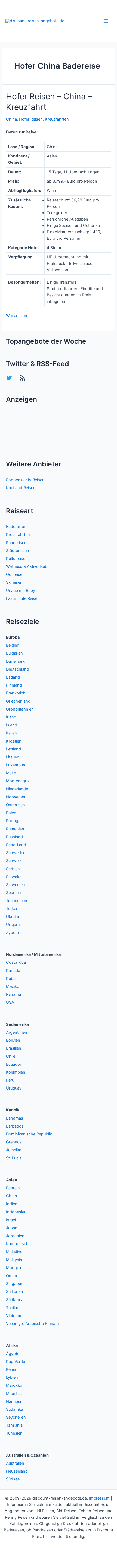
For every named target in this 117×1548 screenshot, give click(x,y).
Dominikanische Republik (29, 1134)
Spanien (13, 892)
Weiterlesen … (19, 315)
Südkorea (14, 1299)
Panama (13, 994)
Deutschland (17, 669)
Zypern (12, 932)
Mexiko (12, 986)
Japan (11, 1227)
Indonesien (16, 1212)
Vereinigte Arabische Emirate (32, 1323)
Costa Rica (16, 962)
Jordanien (15, 1235)
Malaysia (14, 1259)
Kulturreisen (17, 558)
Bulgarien (14, 653)
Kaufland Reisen (21, 487)
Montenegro (17, 780)
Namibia (13, 1401)
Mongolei (14, 1267)
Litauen (12, 757)
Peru (10, 1080)
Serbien (13, 868)
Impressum (99, 1498)
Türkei (11, 908)
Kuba (11, 978)
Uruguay (13, 1088)
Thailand (14, 1307)
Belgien (12, 645)
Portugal (13, 820)
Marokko (14, 1385)
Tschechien (16, 900)
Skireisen (14, 582)
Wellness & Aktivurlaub (26, 566)
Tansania (14, 1425)
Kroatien (13, 741)
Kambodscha (18, 1243)
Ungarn (13, 924)
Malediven (15, 1251)
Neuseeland (17, 1471)
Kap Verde (15, 1361)
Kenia (11, 1369)
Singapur (14, 1283)
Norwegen (15, 797)
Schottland (16, 844)
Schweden (16, 852)
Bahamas (14, 1118)
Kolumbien (15, 1072)
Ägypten (14, 1353)
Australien (15, 1463)
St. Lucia (13, 1158)
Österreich (15, 804)
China (11, 119)
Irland (11, 717)
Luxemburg (16, 765)
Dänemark (15, 661)
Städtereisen (17, 550)
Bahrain (13, 1187)
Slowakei (14, 876)
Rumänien (15, 828)
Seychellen (16, 1417)
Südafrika (14, 1409)
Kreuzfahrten (57, 119)
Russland (14, 836)
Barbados (15, 1126)
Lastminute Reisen (23, 598)
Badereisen (16, 526)
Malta (11, 772)
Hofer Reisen (31, 119)
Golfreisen (15, 574)
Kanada (13, 970)
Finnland (14, 685)
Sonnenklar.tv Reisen (25, 479)
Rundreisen (16, 542)
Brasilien (13, 1048)
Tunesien (14, 1433)
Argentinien (16, 1032)
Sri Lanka (14, 1291)
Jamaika (13, 1149)
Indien (11, 1203)
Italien (11, 733)
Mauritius (14, 1393)
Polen (11, 812)
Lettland (13, 749)
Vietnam (13, 1315)
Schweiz (13, 860)
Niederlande (17, 789)
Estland (13, 677)
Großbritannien (20, 709)
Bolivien (13, 1040)
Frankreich (16, 693)
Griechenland (18, 701)
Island (11, 725)
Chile (10, 1056)
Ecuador (13, 1064)
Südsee (13, 1479)
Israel (11, 1219)
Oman (11, 1275)
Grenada (14, 1142)
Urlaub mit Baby (20, 590)
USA (10, 1002)
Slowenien (15, 884)
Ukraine (13, 916)
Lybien (12, 1377)
